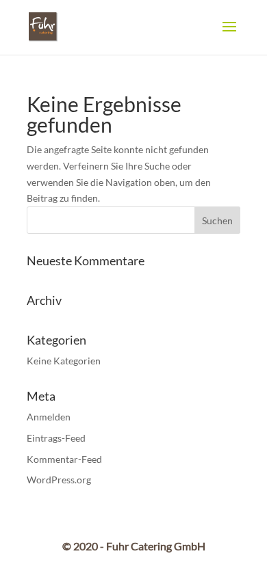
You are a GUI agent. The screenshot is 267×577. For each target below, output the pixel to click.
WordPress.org (59, 479)
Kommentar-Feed (64, 459)
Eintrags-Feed (56, 438)
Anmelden (49, 416)
